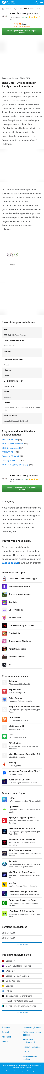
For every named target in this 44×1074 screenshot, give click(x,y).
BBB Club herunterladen (12, 444)
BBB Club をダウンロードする (15, 465)
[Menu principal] (41, 2)
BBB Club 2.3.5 (8, 933)
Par (15, 17)
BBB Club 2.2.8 (8, 938)
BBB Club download (11, 448)
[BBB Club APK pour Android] (5, 16)
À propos (6, 1027)
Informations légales (31, 1047)
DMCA (26, 1052)
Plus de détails (22, 945)
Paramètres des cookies (30, 1057)
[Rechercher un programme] (36, 2)
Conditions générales (32, 1027)
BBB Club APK (24, 13)
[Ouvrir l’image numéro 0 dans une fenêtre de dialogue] (12, 256)
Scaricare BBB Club (10, 456)
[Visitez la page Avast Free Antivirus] (22, 25)
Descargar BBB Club (11, 461)
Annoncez (6, 1037)
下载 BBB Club (8, 452)
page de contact (10, 563)
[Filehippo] (9, 2)
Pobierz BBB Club (10, 440)
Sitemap (5, 1041)
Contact (5, 1032)
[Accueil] (3, 9)
